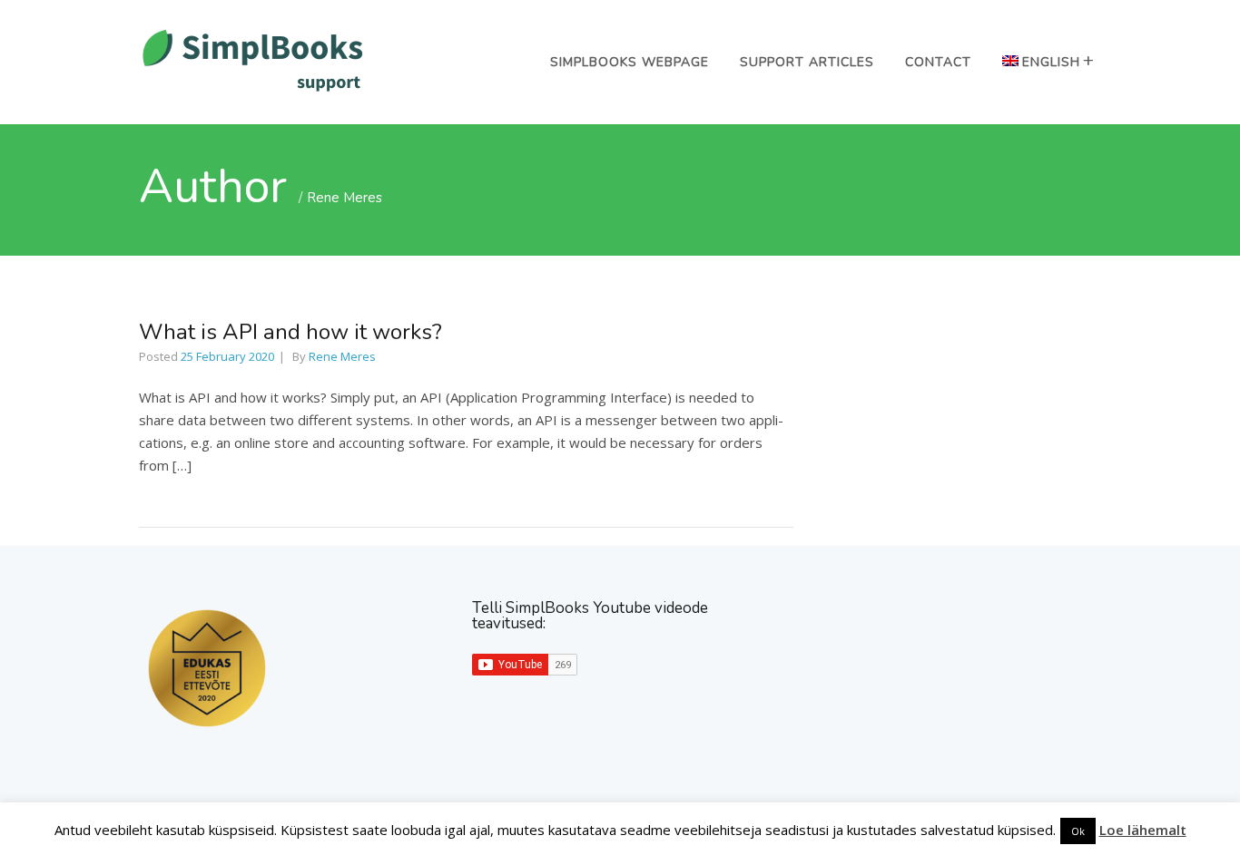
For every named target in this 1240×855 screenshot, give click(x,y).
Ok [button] (1078, 831)
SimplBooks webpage (629, 62)
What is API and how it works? (290, 331)
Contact (938, 62)
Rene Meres (344, 198)
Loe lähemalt (1142, 830)
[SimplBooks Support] (252, 90)
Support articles (807, 62)
